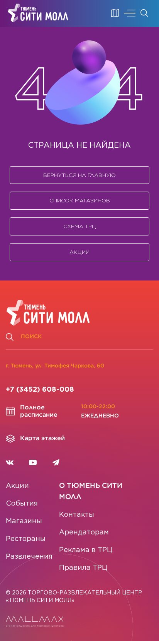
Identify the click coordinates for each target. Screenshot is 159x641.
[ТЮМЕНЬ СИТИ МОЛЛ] (38, 13)
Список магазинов (79, 200)
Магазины (24, 521)
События (22, 504)
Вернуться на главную (79, 175)
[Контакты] (115, 13)
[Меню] (129, 13)
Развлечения (29, 557)
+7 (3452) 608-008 (40, 390)
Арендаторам (84, 532)
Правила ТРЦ (83, 568)
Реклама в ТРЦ (85, 550)
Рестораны (26, 539)
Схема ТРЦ (79, 226)
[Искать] (144, 13)
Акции (79, 252)
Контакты (76, 515)
